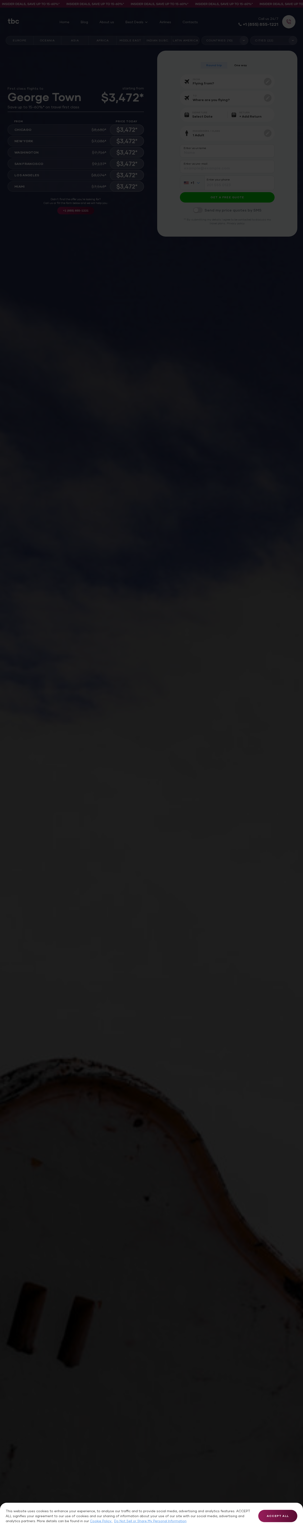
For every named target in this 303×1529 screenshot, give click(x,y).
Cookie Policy (101, 1521)
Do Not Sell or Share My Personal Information (150, 1521)
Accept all (278, 1516)
